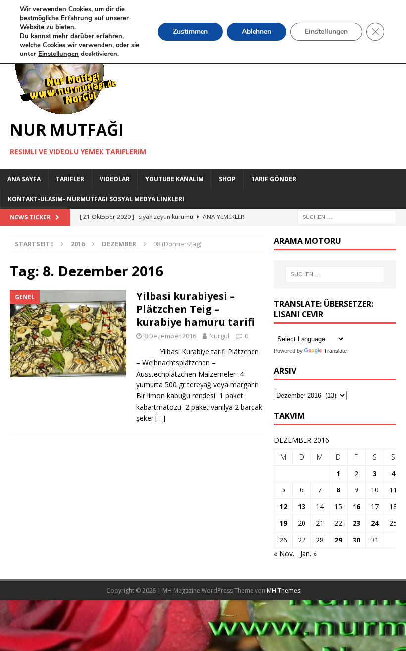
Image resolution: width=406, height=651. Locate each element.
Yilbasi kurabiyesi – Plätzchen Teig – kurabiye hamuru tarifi (196, 308)
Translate (335, 351)
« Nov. (284, 553)
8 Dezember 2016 (170, 335)
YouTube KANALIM (174, 179)
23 (356, 523)
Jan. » (308, 553)
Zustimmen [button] (190, 31)
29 (338, 539)
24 (375, 523)
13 (301, 506)
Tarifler (70, 179)
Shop (227, 179)
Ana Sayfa (24, 179)
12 (283, 506)
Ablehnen (256, 31)
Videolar (115, 179)
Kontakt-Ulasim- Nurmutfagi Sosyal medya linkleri (96, 199)
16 (356, 506)
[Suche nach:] (346, 216)
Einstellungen (326, 31)
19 (283, 523)
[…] (160, 418)
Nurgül (219, 335)
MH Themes (283, 590)
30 (356, 539)
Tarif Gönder (273, 179)
